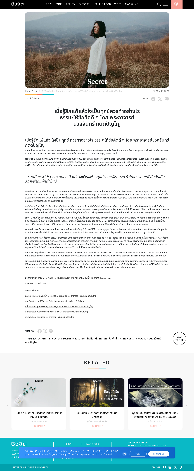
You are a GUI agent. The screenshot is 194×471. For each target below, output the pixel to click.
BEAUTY (70, 4)
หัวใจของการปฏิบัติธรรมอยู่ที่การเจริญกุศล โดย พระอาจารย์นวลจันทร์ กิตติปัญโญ (59, 306)
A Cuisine (34, 98)
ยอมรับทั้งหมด (158, 454)
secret (56, 339)
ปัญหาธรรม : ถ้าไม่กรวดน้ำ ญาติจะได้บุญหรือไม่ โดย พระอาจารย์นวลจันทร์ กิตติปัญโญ (60, 296)
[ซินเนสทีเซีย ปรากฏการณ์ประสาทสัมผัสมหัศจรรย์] (97, 404)
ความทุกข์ (104, 339)
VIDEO (118, 4)
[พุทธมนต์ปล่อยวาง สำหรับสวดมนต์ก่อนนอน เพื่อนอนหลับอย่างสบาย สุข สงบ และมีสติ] (155, 404)
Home (28, 91)
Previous (8, 405)
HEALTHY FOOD (102, 4)
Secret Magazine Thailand (80, 339)
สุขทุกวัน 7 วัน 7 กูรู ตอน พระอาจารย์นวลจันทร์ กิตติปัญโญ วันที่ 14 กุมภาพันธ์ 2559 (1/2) (73, 278)
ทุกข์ (124, 339)
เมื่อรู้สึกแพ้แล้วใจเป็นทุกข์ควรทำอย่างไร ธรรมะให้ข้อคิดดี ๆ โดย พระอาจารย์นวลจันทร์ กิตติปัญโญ (81, 91)
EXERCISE (84, 4)
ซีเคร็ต (115, 339)
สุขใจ (36, 91)
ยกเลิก (137, 454)
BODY (49, 4)
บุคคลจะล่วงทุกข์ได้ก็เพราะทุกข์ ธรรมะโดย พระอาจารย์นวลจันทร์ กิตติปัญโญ (56, 311)
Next (186, 405)
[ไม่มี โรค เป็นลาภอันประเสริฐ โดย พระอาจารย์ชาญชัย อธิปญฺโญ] (38, 404)
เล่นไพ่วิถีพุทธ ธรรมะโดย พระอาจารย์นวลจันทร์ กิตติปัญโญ (49, 317)
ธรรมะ (132, 339)
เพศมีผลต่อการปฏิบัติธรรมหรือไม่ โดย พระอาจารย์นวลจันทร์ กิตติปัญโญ (55, 301)
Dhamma (44, 339)
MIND (59, 4)
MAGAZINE (131, 4)
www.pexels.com (38, 283)
